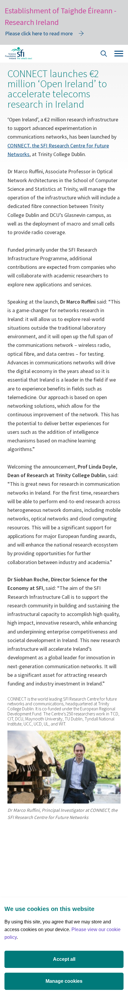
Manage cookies (64, 981)
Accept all (64, 959)
